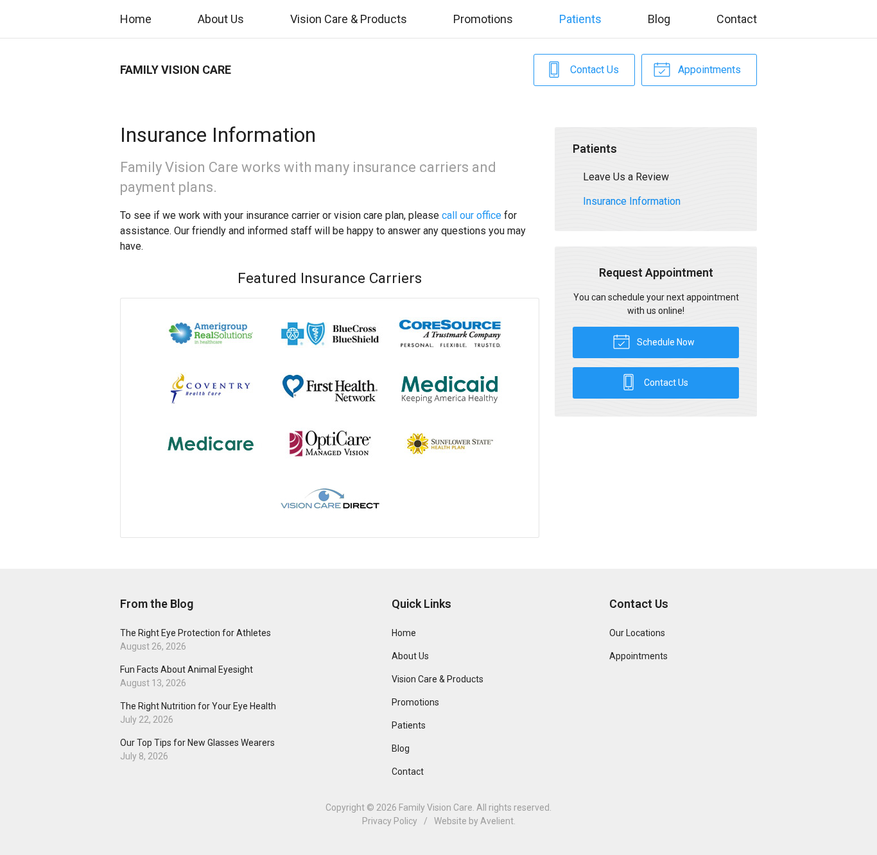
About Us (221, 19)
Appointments (708, 70)
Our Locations (637, 633)
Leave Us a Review (626, 177)
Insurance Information (632, 201)
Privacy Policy (389, 821)
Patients (580, 19)
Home (136, 19)
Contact (736, 19)
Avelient (497, 821)
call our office (471, 215)
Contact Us (593, 70)
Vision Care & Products (348, 19)
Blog (659, 19)
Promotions (483, 19)
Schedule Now (665, 342)
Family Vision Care (436, 807)
